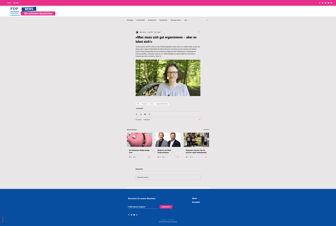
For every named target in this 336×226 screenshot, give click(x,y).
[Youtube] (329, 3)
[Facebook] (323, 3)
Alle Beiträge (130, 20)
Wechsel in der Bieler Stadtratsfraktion (164, 151)
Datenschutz (171, 220)
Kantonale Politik (141, 20)
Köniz (151, 104)
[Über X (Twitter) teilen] (141, 114)
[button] (207, 20)
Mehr (186, 20)
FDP (138, 104)
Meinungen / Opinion (176, 20)
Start (194, 198)
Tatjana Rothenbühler (162, 104)
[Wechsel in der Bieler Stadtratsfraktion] (168, 140)
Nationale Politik (152, 20)
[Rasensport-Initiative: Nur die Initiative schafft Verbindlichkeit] (196, 140)
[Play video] (168, 78)
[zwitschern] (326, 3)
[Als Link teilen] (149, 114)
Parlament (144, 104)
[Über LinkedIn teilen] (145, 114)
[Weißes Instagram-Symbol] (137, 215)
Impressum (164, 220)
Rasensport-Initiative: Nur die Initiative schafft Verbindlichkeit (196, 151)
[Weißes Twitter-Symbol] (131, 215)
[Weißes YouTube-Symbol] (134, 215)
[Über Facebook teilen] (136, 114)
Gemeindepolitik (163, 20)
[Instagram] (320, 3)
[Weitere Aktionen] (199, 32)
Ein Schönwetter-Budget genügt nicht (139, 151)
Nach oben (3, 219)
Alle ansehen (206, 129)
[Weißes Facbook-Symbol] (129, 215)
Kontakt (196, 202)
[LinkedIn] (331, 3)
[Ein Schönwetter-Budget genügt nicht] (139, 140)
